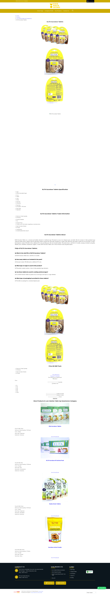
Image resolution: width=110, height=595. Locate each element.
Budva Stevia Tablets (55, 503)
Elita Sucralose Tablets (55, 426)
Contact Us (66, 10)
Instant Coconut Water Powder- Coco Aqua (58, 575)
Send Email (91, 1)
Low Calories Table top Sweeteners (24, 18)
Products (18, 17)
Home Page (40, 10)
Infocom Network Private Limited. (36, 592)
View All (53, 578)
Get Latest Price (55, 374)
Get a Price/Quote (55, 436)
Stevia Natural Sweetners (56, 572)
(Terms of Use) (40, 591)
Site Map (72, 577)
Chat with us (102, 587)
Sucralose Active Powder (55, 547)
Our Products (58, 10)
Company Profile (49, 10)
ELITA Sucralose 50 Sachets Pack (55, 460)
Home (17, 15)
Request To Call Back (55, 376)
